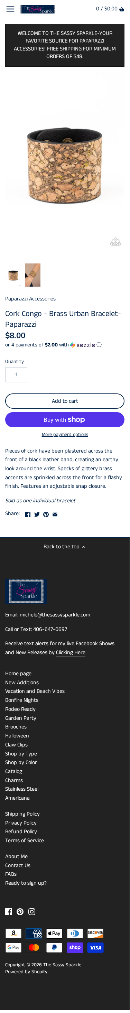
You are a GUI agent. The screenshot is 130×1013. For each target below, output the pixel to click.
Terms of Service (24, 841)
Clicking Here (70, 653)
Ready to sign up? (26, 883)
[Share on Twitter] (37, 513)
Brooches (16, 727)
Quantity (14, 362)
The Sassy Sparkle (62, 964)
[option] (13, 275)
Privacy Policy (21, 823)
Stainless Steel (21, 789)
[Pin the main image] (46, 513)
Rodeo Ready (20, 709)
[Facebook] (8, 912)
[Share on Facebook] (27, 513)
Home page (18, 674)
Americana (17, 798)
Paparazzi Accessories (30, 299)
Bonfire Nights (21, 700)
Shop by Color (21, 762)
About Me (16, 857)
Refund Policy (21, 832)
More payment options (65, 434)
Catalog (13, 771)
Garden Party (20, 718)
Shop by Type (21, 754)
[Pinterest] (20, 912)
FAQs (11, 874)
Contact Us (17, 866)
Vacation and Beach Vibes (35, 691)
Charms (14, 780)
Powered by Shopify (26, 971)
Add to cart (65, 401)
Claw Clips (16, 745)
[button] (64, 344)
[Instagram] (31, 912)
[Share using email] (55, 513)
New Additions (22, 683)
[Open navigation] (10, 9)
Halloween (17, 736)
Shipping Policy (22, 814)
